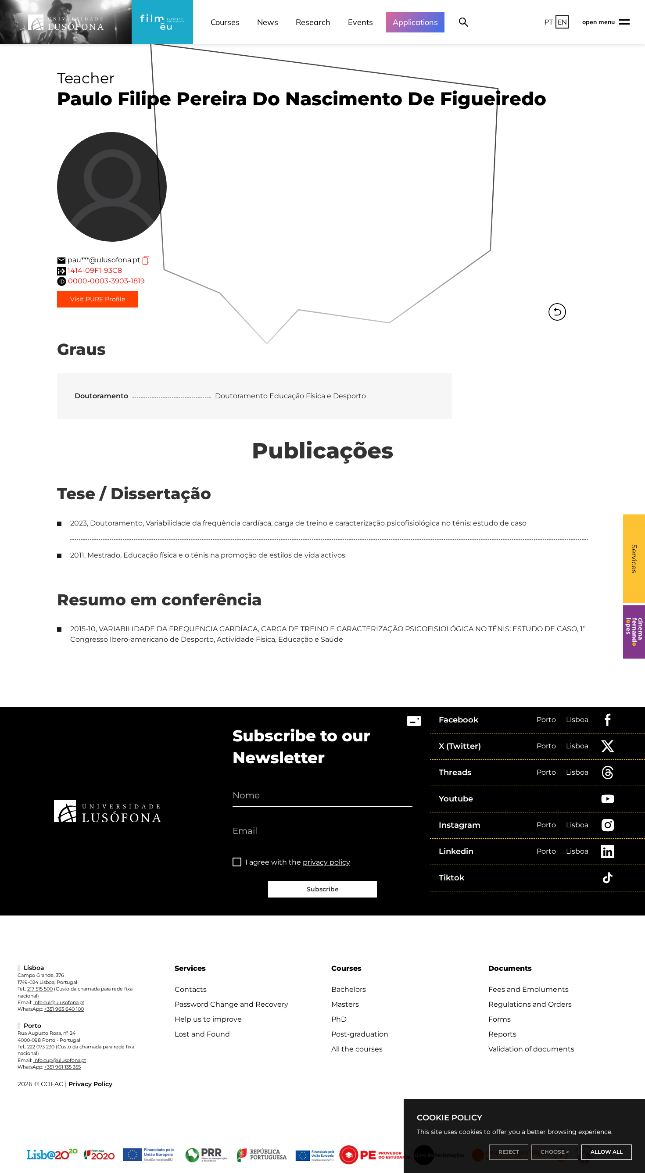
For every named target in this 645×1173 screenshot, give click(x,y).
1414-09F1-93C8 (95, 270)
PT (549, 22)
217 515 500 (40, 989)
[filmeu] (162, 22)
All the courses (357, 1049)
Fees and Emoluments (528, 989)
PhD (339, 1019)
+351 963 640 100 (64, 1009)
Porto (546, 719)
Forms (499, 1019)
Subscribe (323, 889)
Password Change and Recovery (231, 1004)
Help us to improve (208, 1019)
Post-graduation (359, 1034)
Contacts (191, 989)
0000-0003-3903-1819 (106, 281)
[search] (463, 22)
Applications (415, 22)
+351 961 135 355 (62, 1067)
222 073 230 (40, 1047)
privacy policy (326, 862)
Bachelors (348, 989)
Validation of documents (531, 1049)
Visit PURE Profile (97, 299)
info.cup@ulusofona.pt (59, 1060)
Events (360, 22)
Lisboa (577, 719)
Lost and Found (202, 1034)
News (267, 22)
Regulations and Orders (530, 1004)
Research (313, 22)
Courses (225, 22)
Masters (345, 1004)
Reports (502, 1034)
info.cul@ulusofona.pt (58, 1002)
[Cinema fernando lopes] (634, 632)
